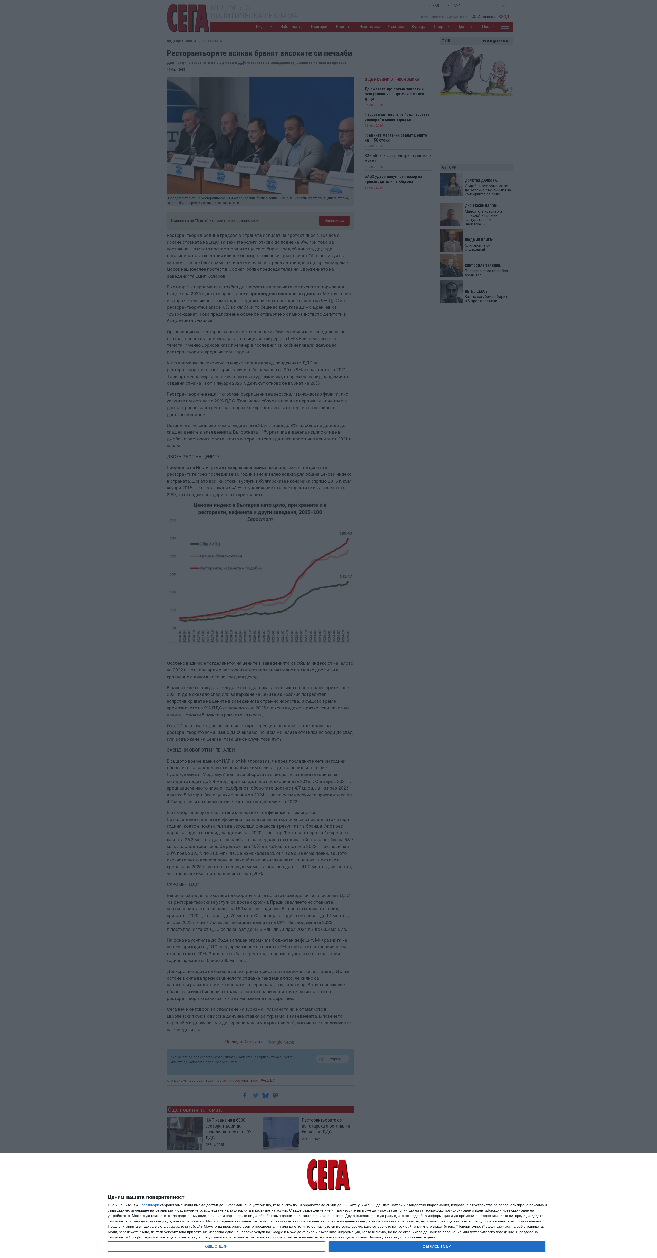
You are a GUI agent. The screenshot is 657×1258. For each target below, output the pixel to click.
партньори (150, 1205)
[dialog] (328, 1206)
